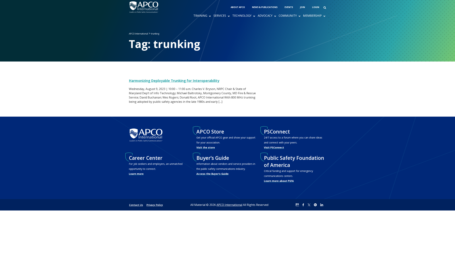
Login (315, 7)
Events (289, 7)
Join (302, 7)
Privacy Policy (154, 205)
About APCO (238, 7)
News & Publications (264, 7)
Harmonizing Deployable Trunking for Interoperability (174, 80)
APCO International (229, 205)
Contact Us (136, 205)
